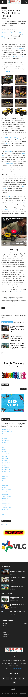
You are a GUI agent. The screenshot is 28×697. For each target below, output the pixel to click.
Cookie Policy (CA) (14, 689)
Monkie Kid (5, 485)
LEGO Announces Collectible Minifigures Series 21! (6, 315)
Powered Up (5, 492)
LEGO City (4, 438)
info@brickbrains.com (16, 668)
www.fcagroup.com (16, 291)
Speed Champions (6, 496)
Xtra (3, 514)
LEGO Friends (5, 454)
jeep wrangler (12, 307)
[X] (23, 678)
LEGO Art (4, 465)
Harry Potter (5, 458)
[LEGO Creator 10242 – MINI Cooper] (5, 599)
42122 (7, 307)
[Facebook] (3, 678)
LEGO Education (6, 467)
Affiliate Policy (21, 688)
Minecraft (4, 478)
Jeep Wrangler (21, 56)
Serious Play (5, 494)
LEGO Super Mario (7, 471)
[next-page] (5, 353)
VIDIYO (4, 512)
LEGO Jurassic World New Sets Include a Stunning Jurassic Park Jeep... (18, 579)
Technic (4, 505)
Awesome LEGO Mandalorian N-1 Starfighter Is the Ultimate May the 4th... (18, 571)
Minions (4, 483)
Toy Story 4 (5, 509)
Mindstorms (5, 476)
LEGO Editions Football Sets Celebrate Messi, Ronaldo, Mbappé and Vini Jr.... (17, 586)
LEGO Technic (13, 56)
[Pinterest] (15, 678)
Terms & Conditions (6, 688)
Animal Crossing (6, 429)
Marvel (4, 474)
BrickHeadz (5, 436)
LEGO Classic (5, 440)
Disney (4, 449)
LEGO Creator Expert (7, 445)
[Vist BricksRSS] (5, 524)
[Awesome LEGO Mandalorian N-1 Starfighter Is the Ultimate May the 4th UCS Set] (5, 328)
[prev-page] (2, 353)
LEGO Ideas (5, 460)
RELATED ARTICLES (7, 322)
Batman (4, 433)
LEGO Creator (5, 442)
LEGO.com (7, 143)
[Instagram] (11, 678)
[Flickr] (7, 678)
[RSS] (19, 678)
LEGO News (4, 7)
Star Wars (4, 501)
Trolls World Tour (6, 507)
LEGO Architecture (7, 431)
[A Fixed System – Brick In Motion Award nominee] (5, 606)
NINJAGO (4, 487)
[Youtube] (14, 682)
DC (3, 447)
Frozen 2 (4, 456)
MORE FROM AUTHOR (19, 322)
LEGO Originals (6, 469)
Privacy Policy (14, 688)
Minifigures (5, 480)
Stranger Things (6, 503)
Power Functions (6, 489)
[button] (2, 2)
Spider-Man (5, 498)
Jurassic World (6, 463)
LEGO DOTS (5, 451)
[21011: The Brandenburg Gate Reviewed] (5, 613)
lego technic (19, 307)
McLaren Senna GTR (16, 33)
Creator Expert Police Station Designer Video (21, 314)
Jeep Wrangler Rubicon (17, 48)
